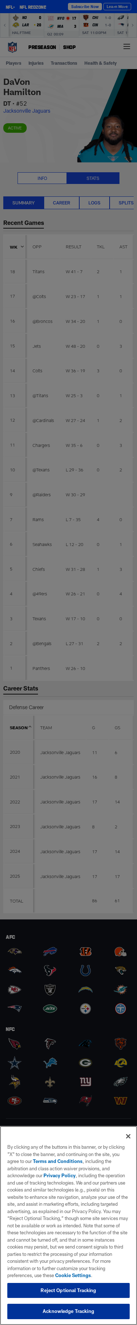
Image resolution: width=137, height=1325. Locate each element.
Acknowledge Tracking (68, 1311)
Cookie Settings (73, 1275)
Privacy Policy (59, 1175)
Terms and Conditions (58, 1161)
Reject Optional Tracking (68, 1290)
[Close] (128, 1136)
